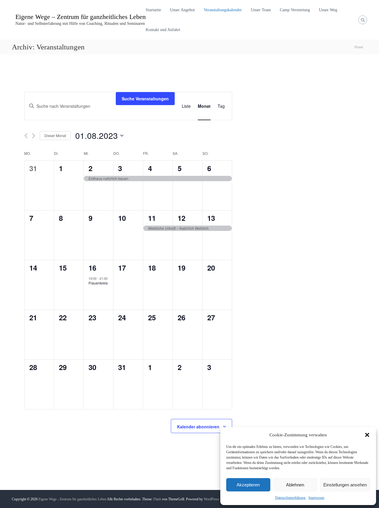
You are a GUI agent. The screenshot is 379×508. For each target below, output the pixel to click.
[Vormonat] (26, 136)
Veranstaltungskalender (223, 10)
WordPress (211, 499)
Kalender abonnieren (198, 427)
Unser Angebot (182, 10)
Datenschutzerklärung (290, 498)
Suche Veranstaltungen (145, 99)
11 (152, 218)
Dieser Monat (55, 135)
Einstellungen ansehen (345, 484)
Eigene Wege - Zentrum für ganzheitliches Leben (72, 499)
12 (181, 218)
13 (211, 218)
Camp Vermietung (295, 10)
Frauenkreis (98, 282)
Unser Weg (328, 10)
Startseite (153, 10)
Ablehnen (295, 484)
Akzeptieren (248, 484)
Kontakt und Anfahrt (163, 30)
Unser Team (261, 10)
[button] (367, 435)
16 (92, 268)
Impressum (316, 498)
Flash (157, 499)
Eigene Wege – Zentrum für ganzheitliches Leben (80, 16)
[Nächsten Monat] (33, 136)
